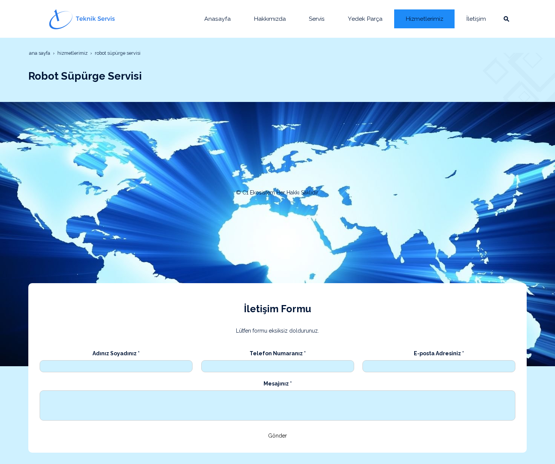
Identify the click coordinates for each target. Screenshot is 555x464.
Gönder (277, 436)
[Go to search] (506, 18)
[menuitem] (217, 18)
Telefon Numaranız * (278, 353)
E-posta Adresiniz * (439, 353)
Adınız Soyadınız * (116, 353)
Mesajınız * (278, 384)
